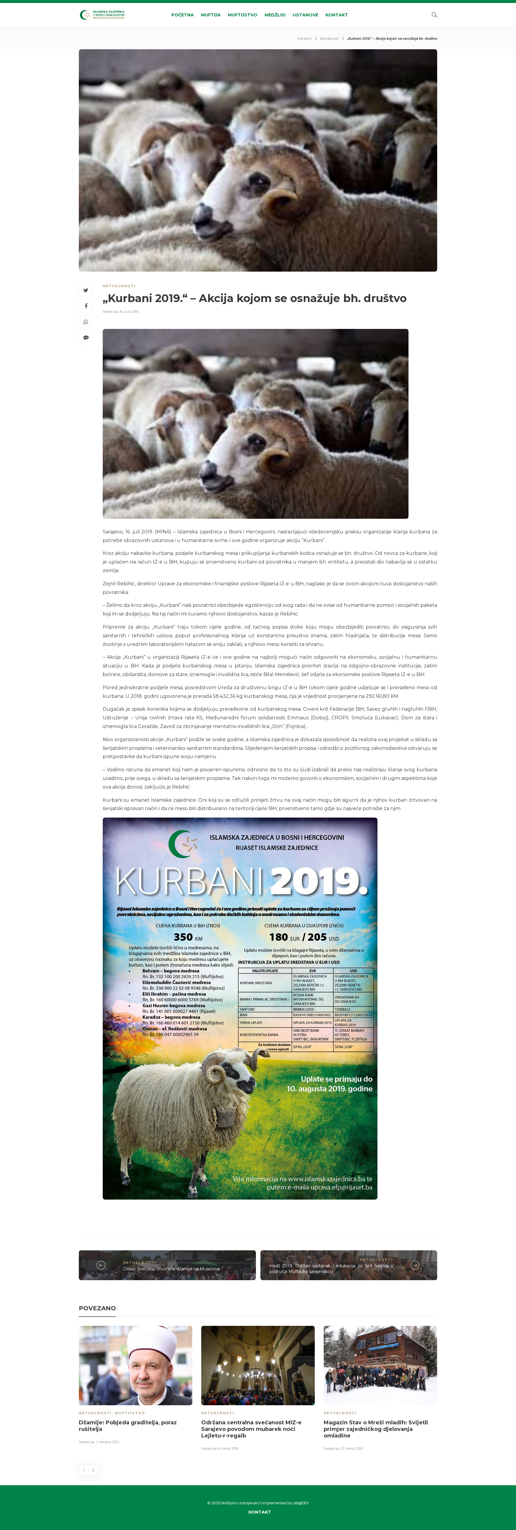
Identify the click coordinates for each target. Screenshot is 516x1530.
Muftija (211, 15)
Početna (182, 15)
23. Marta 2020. (352, 1448)
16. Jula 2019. (129, 312)
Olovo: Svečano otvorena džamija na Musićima (171, 1269)
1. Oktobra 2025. (108, 1442)
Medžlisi (275, 15)
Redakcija (110, 312)
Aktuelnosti (329, 38)
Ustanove (305, 15)
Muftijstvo (242, 15)
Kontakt (336, 15)
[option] (135, 1386)
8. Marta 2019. (228, 1448)
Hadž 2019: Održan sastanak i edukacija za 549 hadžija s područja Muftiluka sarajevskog (331, 1268)
